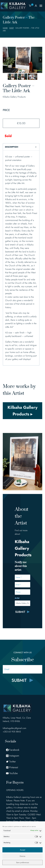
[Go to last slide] (4, 60)
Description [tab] (11, 147)
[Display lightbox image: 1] (22, 60)
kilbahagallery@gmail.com (14, 728)
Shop (11, 28)
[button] (12, 76)
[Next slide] (40, 60)
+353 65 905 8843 (12, 731)
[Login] (36, 5)
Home (5, 28)
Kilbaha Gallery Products (14, 96)
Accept (22, 850)
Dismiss (22, 856)
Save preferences (22, 862)
